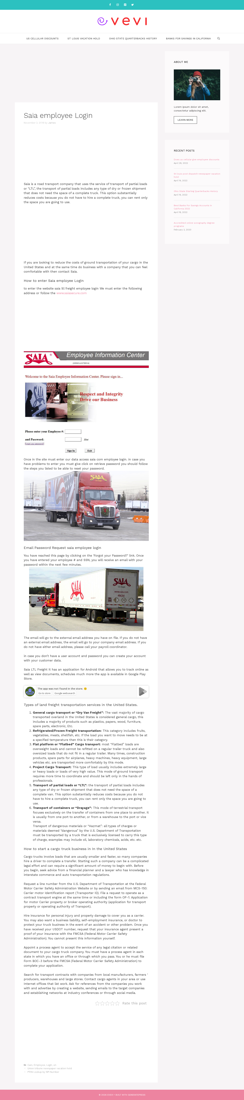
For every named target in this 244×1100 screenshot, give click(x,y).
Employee (39, 1065)
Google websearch (64, 693)
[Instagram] (117, 5)
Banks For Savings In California (188, 38)
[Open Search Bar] (218, 38)
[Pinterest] (125, 5)
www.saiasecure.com (71, 293)
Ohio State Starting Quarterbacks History (196, 191)
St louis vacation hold (84, 38)
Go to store (44, 693)
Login (49, 1065)
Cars (30, 1065)
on (54, 1065)
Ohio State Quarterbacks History (133, 38)
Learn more (185, 120)
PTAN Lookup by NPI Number (43, 1072)
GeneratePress (136, 1095)
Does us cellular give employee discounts (196, 159)
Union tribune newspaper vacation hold (50, 1068)
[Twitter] (133, 5)
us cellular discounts (42, 38)
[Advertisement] (86, 76)
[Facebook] (110, 5)
